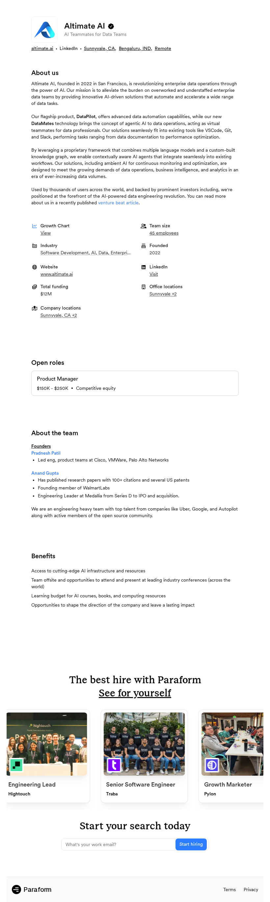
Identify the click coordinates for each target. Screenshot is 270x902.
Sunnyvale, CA (99, 48)
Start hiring (191, 844)
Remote (163, 48)
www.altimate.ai (56, 274)
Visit (153, 274)
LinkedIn (69, 48)
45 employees (163, 233)
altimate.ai (42, 48)
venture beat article (118, 202)
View (45, 233)
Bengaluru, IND (135, 48)
